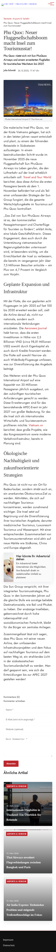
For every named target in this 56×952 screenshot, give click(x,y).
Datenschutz (9, 945)
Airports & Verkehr (21, 18)
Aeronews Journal (35, 328)
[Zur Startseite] (19, 3)
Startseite (7, 18)
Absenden (11, 764)
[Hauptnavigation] (50, 3)
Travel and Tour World (37, 177)
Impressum (8, 939)
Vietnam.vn (36, 425)
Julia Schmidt (10, 70)
